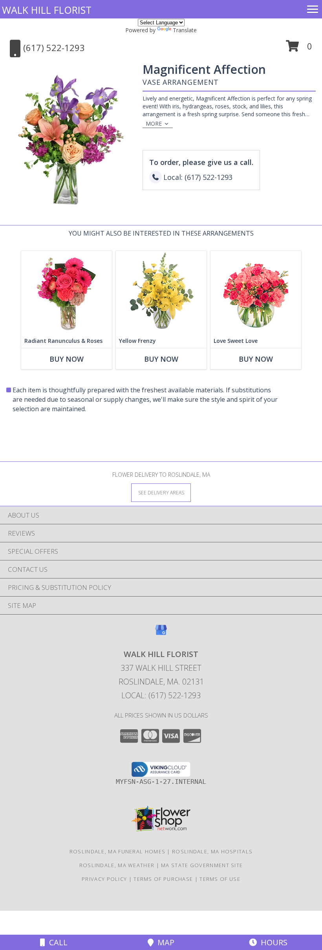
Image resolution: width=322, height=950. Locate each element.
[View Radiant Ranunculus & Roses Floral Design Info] (66, 292)
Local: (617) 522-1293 (161, 695)
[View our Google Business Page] (161, 633)
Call (56, 942)
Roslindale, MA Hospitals (212, 851)
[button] (299, 49)
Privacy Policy (104, 878)
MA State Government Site (202, 865)
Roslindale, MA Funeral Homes (117, 851)
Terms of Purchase (163, 878)
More (154, 123)
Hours (272, 942)
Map (164, 942)
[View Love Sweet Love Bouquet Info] (255, 292)
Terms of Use (219, 878)
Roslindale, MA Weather (117, 865)
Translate (185, 30)
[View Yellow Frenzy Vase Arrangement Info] (161, 292)
